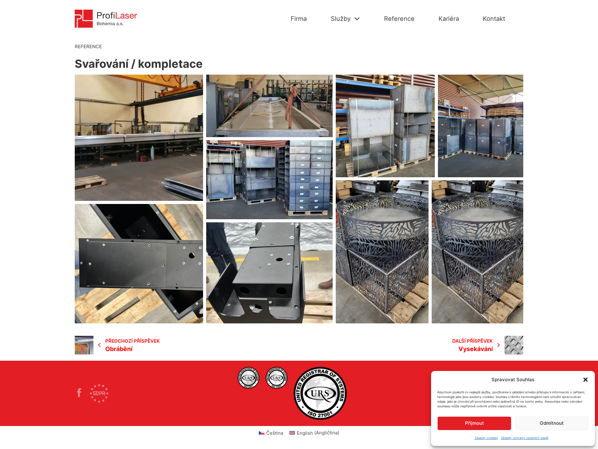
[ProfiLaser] (82, 393)
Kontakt (494, 18)
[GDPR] (99, 393)
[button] (585, 380)
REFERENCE (88, 46)
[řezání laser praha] (248, 378)
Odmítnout (552, 423)
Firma (299, 18)
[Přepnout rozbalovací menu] (357, 19)
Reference (399, 18)
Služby (341, 18)
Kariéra (449, 18)
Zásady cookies (486, 438)
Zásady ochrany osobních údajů (524, 438)
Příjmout (474, 423)
